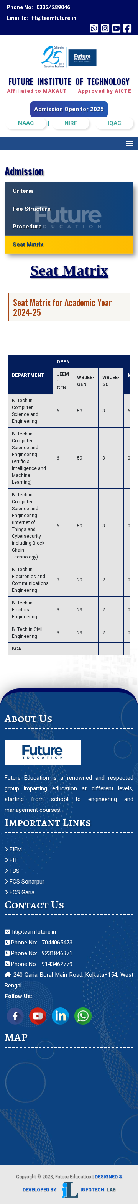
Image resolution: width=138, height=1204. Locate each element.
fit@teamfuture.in (33, 931)
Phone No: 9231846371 (41, 953)
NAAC (26, 123)
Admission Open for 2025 (69, 109)
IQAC (114, 123)
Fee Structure (32, 208)
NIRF (70, 123)
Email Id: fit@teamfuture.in (41, 18)
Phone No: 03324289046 (38, 7)
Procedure (27, 226)
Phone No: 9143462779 (41, 964)
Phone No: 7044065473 (41, 942)
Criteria (23, 190)
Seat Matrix (28, 244)
